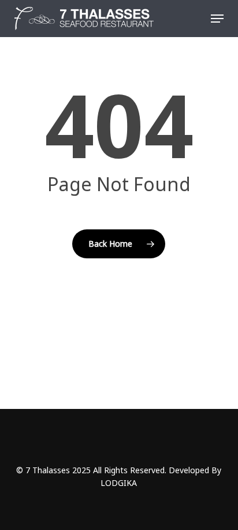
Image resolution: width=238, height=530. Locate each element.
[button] (217, 18)
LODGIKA (119, 482)
